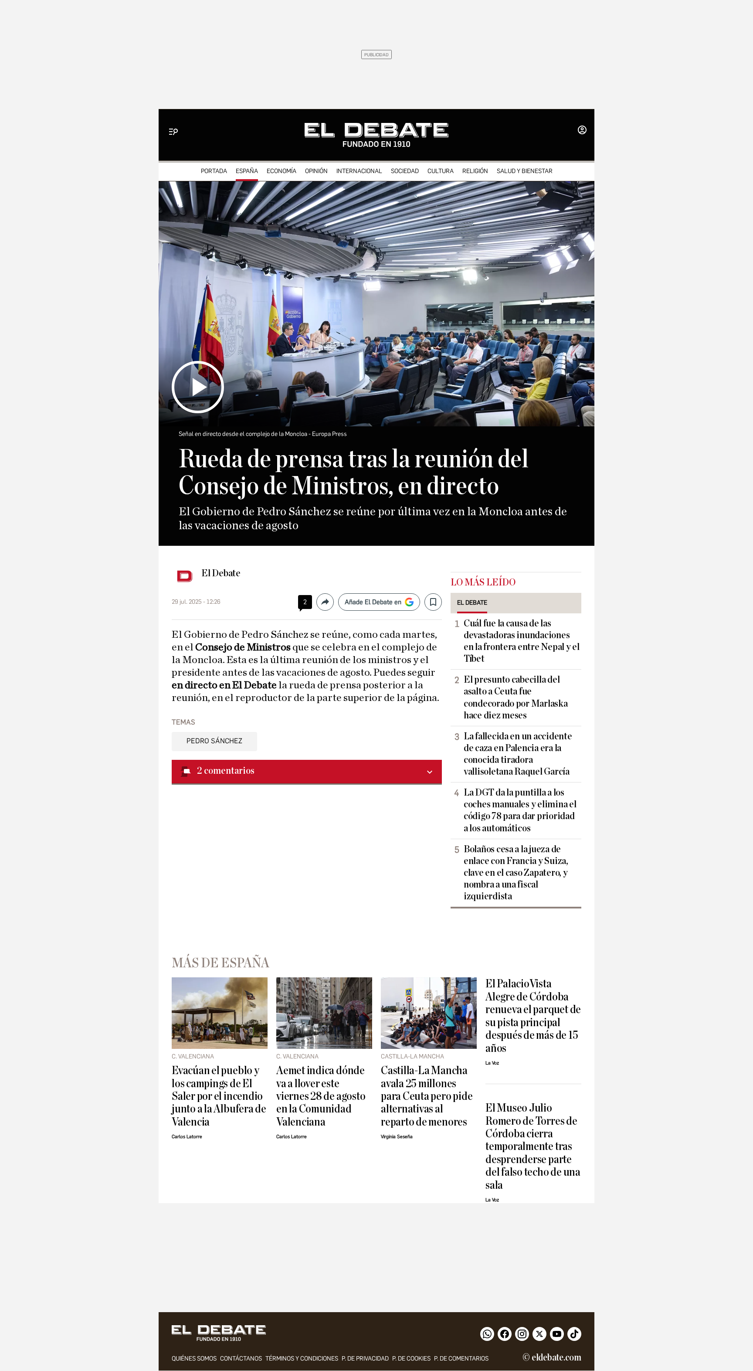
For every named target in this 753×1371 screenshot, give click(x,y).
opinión (316, 171)
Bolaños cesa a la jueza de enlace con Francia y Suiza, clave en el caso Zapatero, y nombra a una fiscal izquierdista (516, 873)
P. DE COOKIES (411, 1358)
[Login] (582, 131)
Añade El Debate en (373, 602)
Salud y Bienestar (525, 171)
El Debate (221, 573)
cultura (440, 171)
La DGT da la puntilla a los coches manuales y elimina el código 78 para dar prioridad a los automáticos (520, 810)
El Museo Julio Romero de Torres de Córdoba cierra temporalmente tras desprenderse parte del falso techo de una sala (532, 1146)
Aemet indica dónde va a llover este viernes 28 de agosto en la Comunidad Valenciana (320, 1096)
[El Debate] (376, 135)
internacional (359, 171)
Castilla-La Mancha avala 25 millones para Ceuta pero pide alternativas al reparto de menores (426, 1096)
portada (214, 171)
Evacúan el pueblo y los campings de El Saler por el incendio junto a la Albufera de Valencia (219, 1096)
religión (475, 171)
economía (281, 171)
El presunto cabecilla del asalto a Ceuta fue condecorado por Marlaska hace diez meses (516, 697)
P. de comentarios (461, 1358)
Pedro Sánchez (214, 741)
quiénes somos (194, 1358)
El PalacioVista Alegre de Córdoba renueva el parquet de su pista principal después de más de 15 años (533, 1016)
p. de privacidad (365, 1358)
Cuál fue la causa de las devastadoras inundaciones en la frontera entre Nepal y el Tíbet (522, 641)
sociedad (405, 171)
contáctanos (241, 1358)
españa (247, 171)
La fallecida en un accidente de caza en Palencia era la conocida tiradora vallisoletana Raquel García (518, 754)
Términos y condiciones (301, 1358)
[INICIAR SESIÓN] (582, 131)
